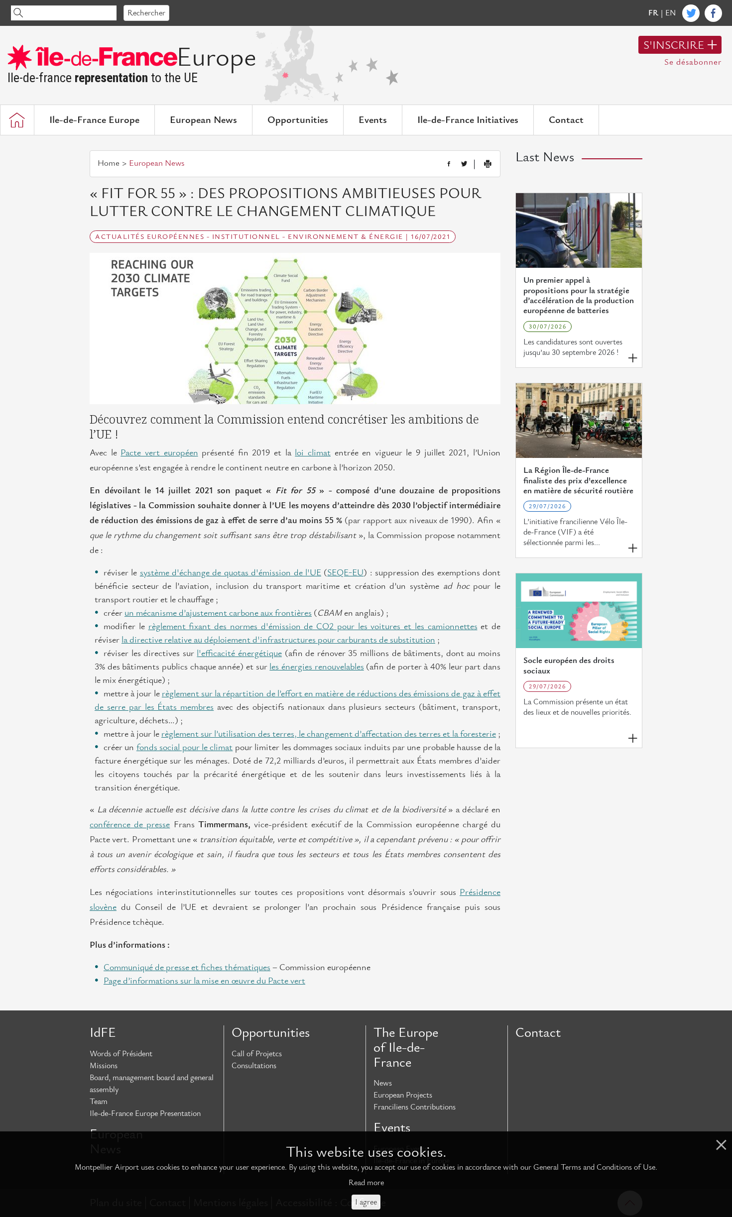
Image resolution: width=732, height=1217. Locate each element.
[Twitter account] (691, 13)
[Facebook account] (713, 13)
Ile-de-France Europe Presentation (145, 1113)
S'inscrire (673, 45)
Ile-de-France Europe (94, 120)
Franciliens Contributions (414, 1107)
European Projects (402, 1095)
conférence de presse (130, 824)
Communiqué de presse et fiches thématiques (187, 967)
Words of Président (121, 1054)
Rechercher (146, 13)
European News (203, 120)
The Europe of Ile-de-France (405, 1047)
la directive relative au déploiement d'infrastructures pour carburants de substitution (278, 640)
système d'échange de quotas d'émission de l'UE (230, 572)
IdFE (103, 1032)
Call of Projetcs (257, 1054)
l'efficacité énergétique (239, 653)
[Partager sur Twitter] (464, 164)
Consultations (254, 1066)
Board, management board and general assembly (152, 1084)
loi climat (313, 452)
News (382, 1083)
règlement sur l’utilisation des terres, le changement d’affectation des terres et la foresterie (328, 734)
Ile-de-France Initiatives (467, 120)
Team (99, 1101)
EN (670, 13)
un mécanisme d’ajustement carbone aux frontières (218, 613)
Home (109, 163)
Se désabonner (693, 62)
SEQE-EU (345, 572)
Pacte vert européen (159, 452)
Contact (566, 120)
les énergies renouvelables (316, 667)
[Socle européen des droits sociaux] (579, 610)
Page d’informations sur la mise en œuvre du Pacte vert (204, 981)
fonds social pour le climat (184, 747)
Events (373, 120)
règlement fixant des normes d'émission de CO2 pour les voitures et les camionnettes (313, 626)
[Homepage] (17, 120)
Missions (104, 1066)
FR (653, 13)
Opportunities (297, 120)
